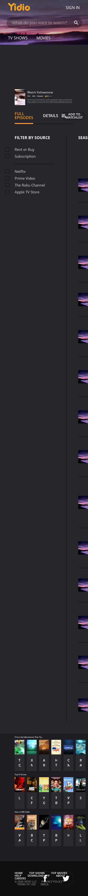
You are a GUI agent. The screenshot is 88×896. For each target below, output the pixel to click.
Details (50, 115)
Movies (43, 38)
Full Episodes (24, 115)
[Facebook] (45, 878)
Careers (20, 878)
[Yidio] (19, 7)
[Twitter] (65, 878)
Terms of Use (26, 884)
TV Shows (18, 38)
